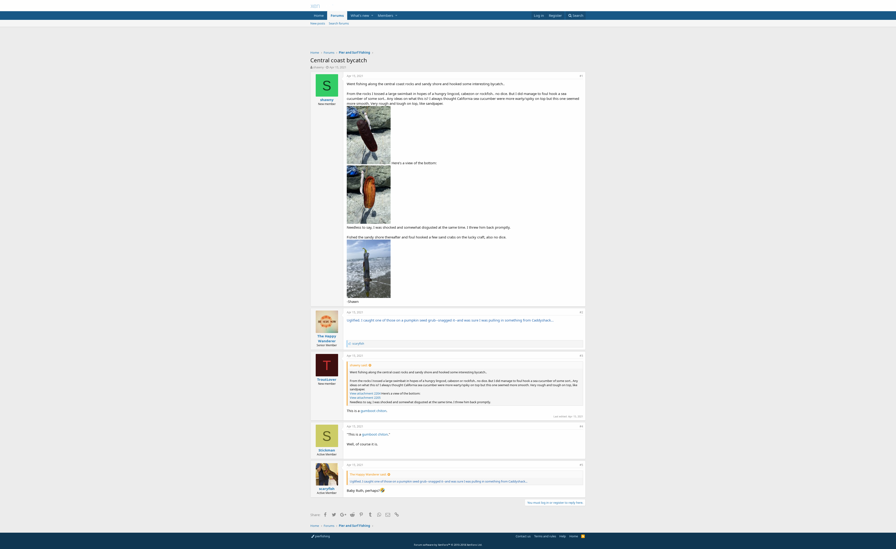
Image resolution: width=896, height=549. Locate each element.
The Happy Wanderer (326, 338)
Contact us (523, 536)
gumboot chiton (373, 410)
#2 (581, 312)
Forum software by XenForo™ (448, 544)
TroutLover (326, 379)
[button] (372, 15)
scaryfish (327, 488)
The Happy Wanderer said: (368, 474)
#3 (581, 356)
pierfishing (322, 536)
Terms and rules (545, 536)
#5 (581, 465)
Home (319, 15)
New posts (317, 23)
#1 (581, 76)
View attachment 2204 (365, 393)
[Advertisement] (448, 39)
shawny (318, 67)
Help (562, 536)
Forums (337, 15)
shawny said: (359, 365)
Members (385, 15)
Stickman (326, 450)
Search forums (339, 23)
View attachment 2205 (365, 397)
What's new (360, 15)
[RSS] (583, 536)
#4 (581, 426)
